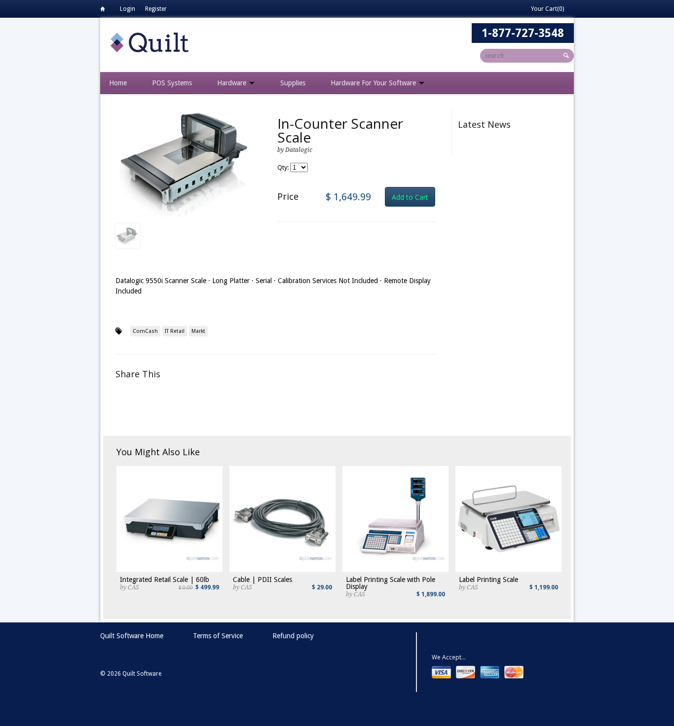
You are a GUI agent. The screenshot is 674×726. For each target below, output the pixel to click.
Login (127, 8)
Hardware (232, 83)
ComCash (145, 331)
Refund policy (293, 636)
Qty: (283, 167)
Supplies (292, 83)
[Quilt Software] (149, 41)
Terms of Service (218, 636)
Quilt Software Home (131, 636)
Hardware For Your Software (374, 83)
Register (156, 8)
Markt (198, 331)
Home (105, 10)
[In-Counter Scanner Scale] (188, 163)
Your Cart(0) (547, 8)
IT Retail (175, 331)
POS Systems (172, 83)
